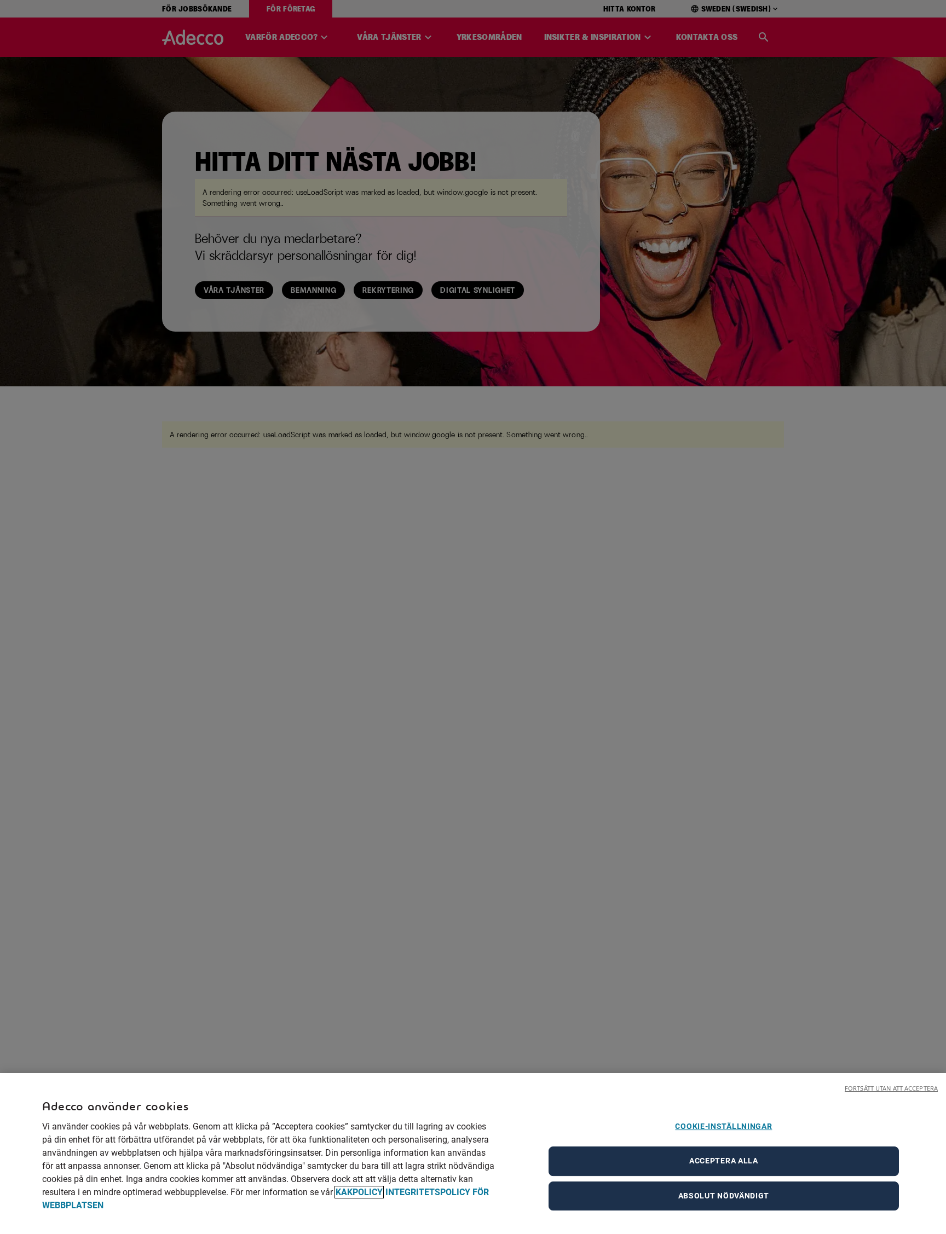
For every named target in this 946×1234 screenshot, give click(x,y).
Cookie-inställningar (723, 1126)
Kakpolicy (359, 1192)
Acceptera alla (723, 1160)
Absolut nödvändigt (724, 1195)
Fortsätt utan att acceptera (891, 1088)
